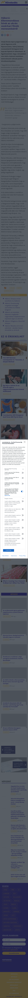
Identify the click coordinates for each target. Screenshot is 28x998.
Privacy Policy (22, 555)
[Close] (25, 442)
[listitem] (14, 469)
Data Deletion (5, 555)
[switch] (22, 473)
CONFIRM (8, 550)
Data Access (14, 555)
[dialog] (14, 499)
